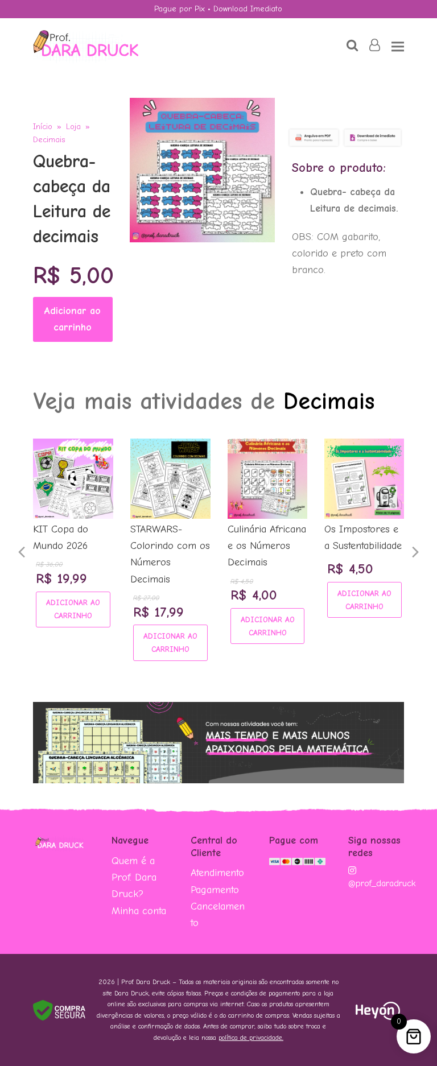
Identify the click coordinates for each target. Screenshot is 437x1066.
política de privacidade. (250, 1038)
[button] (397, 46)
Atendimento (217, 873)
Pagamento (215, 890)
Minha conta (139, 911)
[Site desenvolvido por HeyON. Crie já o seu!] (378, 1017)
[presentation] (21, 553)
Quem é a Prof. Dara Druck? (134, 877)
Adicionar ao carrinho (72, 319)
